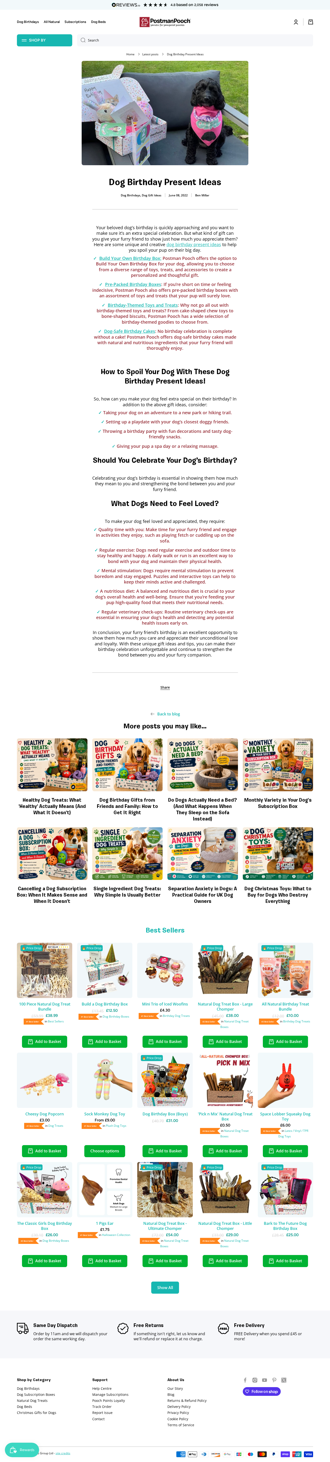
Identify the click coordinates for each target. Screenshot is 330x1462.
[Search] (81, 40)
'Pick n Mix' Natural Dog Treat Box (225, 1117)
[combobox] (195, 40)
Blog (170, 1394)
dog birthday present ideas (193, 244)
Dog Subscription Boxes (36, 1394)
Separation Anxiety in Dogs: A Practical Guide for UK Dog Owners (202, 895)
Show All (306, 726)
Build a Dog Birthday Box (105, 1004)
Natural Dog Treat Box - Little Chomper (225, 1226)
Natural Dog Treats (32, 1400)
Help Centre (102, 1388)
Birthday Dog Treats (176, 1016)
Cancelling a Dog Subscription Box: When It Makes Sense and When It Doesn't (52, 895)
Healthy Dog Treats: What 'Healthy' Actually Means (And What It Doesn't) (52, 806)
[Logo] (165, 22)
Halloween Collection (116, 1235)
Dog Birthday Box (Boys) (165, 1114)
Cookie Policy (177, 1419)
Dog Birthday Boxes (116, 1016)
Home (130, 54)
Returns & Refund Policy (187, 1400)
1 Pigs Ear (105, 1223)
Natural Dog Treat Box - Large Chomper (225, 1007)
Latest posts (150, 54)
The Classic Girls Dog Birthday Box (44, 1226)
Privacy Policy (178, 1412)
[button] (165, 687)
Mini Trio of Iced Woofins (165, 1004)
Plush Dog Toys (116, 1126)
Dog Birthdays (28, 1388)
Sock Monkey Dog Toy (104, 1114)
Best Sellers (56, 1021)
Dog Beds (24, 1406)
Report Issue (102, 1412)
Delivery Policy (179, 1406)
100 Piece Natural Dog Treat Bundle (44, 1007)
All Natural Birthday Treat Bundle (285, 1007)
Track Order (102, 1406)
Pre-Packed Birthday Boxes (133, 284)
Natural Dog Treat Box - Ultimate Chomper (165, 1226)
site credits (63, 1453)
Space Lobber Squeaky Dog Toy (285, 1117)
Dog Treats (55, 1126)
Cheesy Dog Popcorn (44, 1114)
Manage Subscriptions (110, 1394)
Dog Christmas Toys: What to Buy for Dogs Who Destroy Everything (277, 895)
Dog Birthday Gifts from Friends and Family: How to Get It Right (127, 806)
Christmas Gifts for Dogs (36, 1412)
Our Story (175, 1388)
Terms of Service (180, 1425)
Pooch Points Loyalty (108, 1400)
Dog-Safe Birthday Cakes (129, 331)
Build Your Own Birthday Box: (130, 258)
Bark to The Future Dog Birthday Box (285, 1226)
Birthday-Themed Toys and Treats (143, 305)
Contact (98, 1419)
